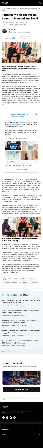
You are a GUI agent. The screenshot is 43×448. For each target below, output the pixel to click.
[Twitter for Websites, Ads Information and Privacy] (36, 161)
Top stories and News (11, 8)
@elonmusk (22, 122)
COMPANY (5, 429)
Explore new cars (21, 389)
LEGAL (4, 434)
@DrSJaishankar (15, 124)
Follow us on (7, 38)
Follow (21, 116)
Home (3, 8)
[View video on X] (13, 146)
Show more (25, 138)
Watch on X (15, 144)
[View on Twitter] (36, 115)
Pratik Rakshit (12, 29)
